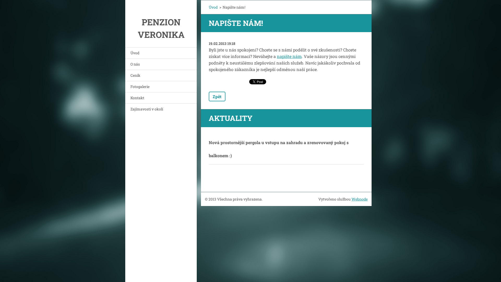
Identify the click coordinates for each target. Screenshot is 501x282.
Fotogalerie (140, 86)
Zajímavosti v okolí (146, 109)
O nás (135, 64)
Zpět (217, 96)
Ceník (135, 75)
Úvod (134, 52)
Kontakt (137, 97)
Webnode (359, 199)
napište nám (289, 56)
